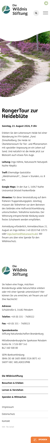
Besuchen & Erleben (12, 383)
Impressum (8, 407)
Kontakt (6, 421)
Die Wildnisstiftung (12, 376)
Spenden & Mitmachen (14, 397)
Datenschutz (8, 414)
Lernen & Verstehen (12, 390)
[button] (4, 438)
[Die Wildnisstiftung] (15, 10)
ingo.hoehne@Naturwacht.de (22, 234)
